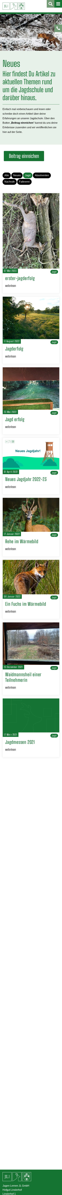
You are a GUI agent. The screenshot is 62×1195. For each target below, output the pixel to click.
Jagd (28, 175)
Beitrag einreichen (24, 156)
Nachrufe (9, 181)
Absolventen (42, 175)
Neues (17, 175)
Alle (6, 175)
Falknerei (24, 181)
